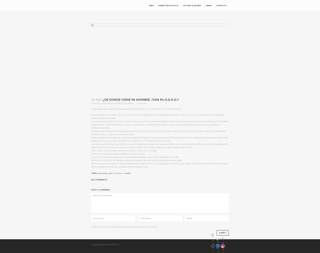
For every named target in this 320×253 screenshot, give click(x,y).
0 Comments (141, 103)
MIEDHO (131, 103)
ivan (110, 173)
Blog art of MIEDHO (116, 103)
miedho (127, 173)
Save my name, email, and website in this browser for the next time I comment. (125, 227)
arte (99, 173)
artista (105, 173)
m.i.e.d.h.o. (118, 173)
